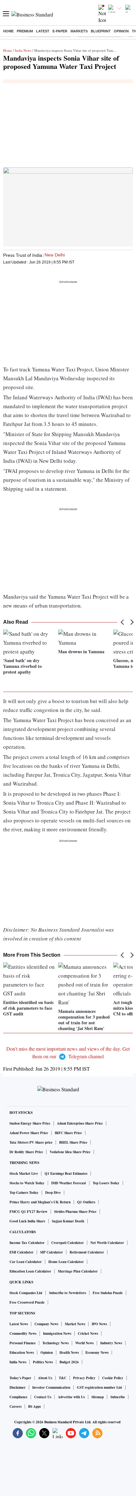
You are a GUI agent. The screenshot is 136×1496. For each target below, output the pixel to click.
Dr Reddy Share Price (26, 1152)
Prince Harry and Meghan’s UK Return (40, 1202)
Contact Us (42, 1397)
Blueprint (101, 31)
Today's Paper (20, 1378)
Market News (75, 1324)
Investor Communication (51, 1387)
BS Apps (34, 1406)
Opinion (121, 31)
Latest (42, 31)
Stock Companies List (25, 1293)
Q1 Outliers (86, 1202)
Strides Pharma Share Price (75, 1211)
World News (84, 1343)
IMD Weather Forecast (68, 1183)
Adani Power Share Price (28, 1133)
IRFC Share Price (68, 1133)
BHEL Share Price (73, 1142)
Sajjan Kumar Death (68, 1221)
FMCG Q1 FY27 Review (28, 1211)
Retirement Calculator (87, 1252)
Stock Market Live (23, 1173)
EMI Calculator (21, 1252)
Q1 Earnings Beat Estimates (66, 1173)
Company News (46, 1324)
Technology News (55, 1343)
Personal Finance (22, 1343)
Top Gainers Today (24, 1192)
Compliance (18, 1397)
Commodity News (22, 1333)
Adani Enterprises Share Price (80, 1123)
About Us (45, 1378)
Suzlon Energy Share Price (29, 1123)
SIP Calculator (51, 1252)
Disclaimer (17, 1387)
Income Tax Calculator (27, 1242)
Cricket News (88, 1333)
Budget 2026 (69, 1362)
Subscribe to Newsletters (67, 1293)
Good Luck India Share (27, 1221)
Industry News (111, 1343)
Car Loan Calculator (25, 1262)
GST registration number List (99, 1387)
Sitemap (97, 1397)
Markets (79, 31)
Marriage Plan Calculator (78, 1271)
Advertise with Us (71, 1397)
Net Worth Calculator (107, 1242)
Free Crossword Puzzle (27, 1302)
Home (8, 31)
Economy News (96, 1352)
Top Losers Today (106, 1183)
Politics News (43, 1362)
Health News (69, 1352)
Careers (15, 1406)
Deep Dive (53, 1192)
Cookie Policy (112, 1378)
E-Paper (60, 31)
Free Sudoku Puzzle (108, 1293)
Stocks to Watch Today (27, 1183)
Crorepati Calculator (67, 1242)
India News (23, 50)
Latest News (18, 1324)
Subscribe (117, 1397)
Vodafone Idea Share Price (70, 1152)
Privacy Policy (84, 1378)
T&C (62, 1378)
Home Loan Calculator (66, 1262)
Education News (21, 1352)
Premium (25, 31)
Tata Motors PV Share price (31, 1142)
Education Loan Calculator (30, 1271)
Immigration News (57, 1333)
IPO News (99, 1324)
